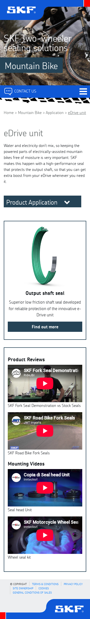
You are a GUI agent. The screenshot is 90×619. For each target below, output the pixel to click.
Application (55, 112)
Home (9, 112)
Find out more (45, 326)
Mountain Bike (30, 112)
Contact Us (24, 91)
